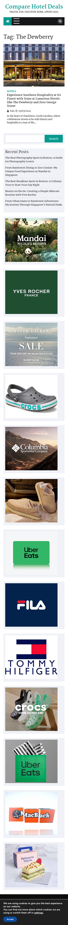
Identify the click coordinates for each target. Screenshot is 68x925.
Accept (10, 919)
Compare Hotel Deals (34, 7)
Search (53, 138)
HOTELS (11, 91)
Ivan (12, 111)
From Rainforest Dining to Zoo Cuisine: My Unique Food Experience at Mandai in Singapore (31, 171)
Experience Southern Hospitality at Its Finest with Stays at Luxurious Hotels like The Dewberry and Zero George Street (34, 100)
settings (38, 912)
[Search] (60, 21)
